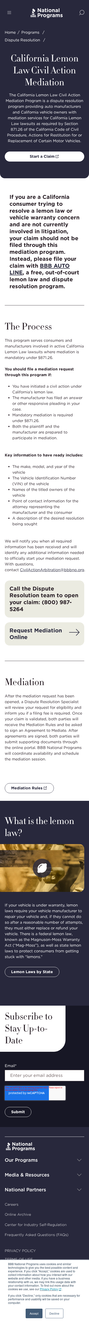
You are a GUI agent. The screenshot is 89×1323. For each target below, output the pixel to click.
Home (10, 32)
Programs (30, 32)
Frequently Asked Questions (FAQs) (36, 1235)
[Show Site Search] (82, 13)
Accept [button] (34, 1313)
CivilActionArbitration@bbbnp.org (52, 570)
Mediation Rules (26, 788)
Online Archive (18, 1214)
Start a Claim (42, 156)
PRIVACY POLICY (20, 1251)
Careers (11, 1204)
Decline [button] (54, 1313)
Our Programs (21, 1160)
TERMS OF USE (19, 1259)
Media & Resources (27, 1175)
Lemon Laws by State (32, 972)
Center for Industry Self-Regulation (36, 1225)
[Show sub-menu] (79, 1160)
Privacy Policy (49, 1289)
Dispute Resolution (22, 40)
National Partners (25, 1190)
